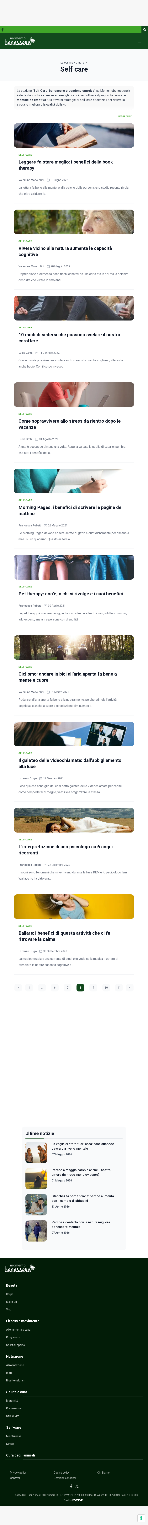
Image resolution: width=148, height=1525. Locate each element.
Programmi (13, 1337)
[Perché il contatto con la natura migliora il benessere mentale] (36, 1231)
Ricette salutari (15, 1380)
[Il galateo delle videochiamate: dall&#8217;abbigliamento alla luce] (74, 734)
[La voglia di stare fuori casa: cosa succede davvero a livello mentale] (36, 1152)
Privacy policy (18, 1472)
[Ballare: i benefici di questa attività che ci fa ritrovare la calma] (74, 906)
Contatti (15, 1478)
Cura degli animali (20, 1455)
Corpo (9, 1294)
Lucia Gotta (25, 352)
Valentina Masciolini (31, 180)
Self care (25, 155)
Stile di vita (12, 1416)
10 (106, 987)
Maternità (12, 1400)
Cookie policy (62, 1472)
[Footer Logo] (74, 1269)
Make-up (11, 1301)
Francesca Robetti (29, 525)
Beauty (11, 1285)
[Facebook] (2, 29)
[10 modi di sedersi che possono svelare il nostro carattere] (74, 308)
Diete (9, 1372)
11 (118, 987)
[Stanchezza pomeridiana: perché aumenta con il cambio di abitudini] (36, 1204)
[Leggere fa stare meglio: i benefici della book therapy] (74, 135)
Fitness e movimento (23, 1321)
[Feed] (77, 1486)
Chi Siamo (103, 1472)
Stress (10, 1443)
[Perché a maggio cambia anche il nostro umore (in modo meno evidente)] (36, 1178)
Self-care (13, 1427)
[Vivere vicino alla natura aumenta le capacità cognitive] (74, 222)
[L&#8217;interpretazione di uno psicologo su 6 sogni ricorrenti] (74, 820)
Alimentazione (15, 1365)
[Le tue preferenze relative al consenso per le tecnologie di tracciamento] (141, 1518)
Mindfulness (13, 1436)
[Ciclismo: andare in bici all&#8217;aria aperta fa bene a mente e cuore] (74, 647)
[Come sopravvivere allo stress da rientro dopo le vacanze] (74, 394)
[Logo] (20, 41)
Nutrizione (14, 1356)
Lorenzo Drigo (27, 778)
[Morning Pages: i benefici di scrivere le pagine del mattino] (74, 481)
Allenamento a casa (18, 1329)
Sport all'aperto (15, 1345)
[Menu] (139, 41)
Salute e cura (16, 1392)
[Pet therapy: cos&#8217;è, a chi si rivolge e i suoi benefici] (74, 567)
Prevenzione (14, 1408)
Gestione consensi (65, 1478)
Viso (8, 1309)
